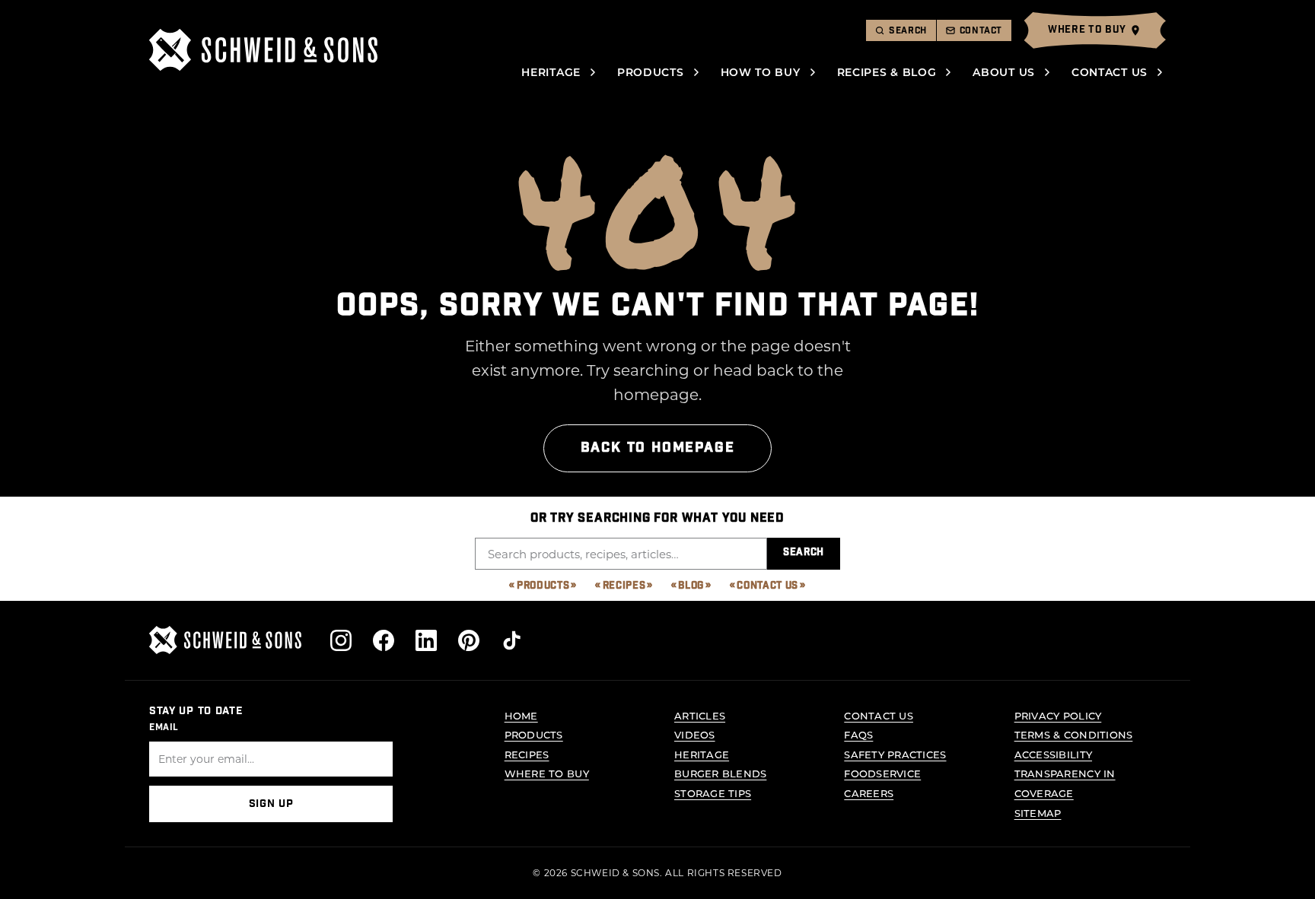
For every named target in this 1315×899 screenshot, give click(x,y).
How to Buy (761, 72)
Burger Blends (720, 773)
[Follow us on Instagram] (341, 640)
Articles (699, 715)
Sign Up (271, 804)
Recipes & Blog (887, 72)
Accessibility (1053, 754)
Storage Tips (712, 792)
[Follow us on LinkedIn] (426, 640)
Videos (694, 734)
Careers (868, 792)
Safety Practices (895, 754)
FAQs (858, 734)
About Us (1004, 72)
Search (803, 552)
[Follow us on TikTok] (511, 640)
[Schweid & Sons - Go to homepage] (263, 50)
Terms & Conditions (1073, 734)
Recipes (624, 586)
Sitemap (1038, 812)
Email (164, 727)
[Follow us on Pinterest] (469, 640)
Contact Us (1109, 72)
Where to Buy (547, 773)
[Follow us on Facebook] (383, 640)
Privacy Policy (1058, 715)
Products (650, 72)
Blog (691, 586)
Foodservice (882, 773)
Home (521, 715)
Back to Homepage (658, 447)
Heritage (551, 72)
